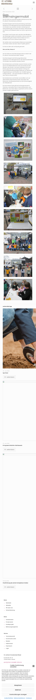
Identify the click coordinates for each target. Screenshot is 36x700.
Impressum (29, 698)
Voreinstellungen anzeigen (18, 694)
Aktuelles (8, 605)
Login (7, 648)
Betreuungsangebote (12, 627)
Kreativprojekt (10, 624)
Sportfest (5, 373)
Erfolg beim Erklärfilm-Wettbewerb (12, 445)
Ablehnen (18, 690)
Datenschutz (9, 643)
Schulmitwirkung (10, 610)
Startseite (8, 603)
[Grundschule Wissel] (7, 2)
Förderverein (9, 622)
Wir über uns (9, 608)
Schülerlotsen (9, 619)
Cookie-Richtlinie (8, 698)
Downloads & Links (11, 638)
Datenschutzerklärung (19, 698)
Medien (8, 641)
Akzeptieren (18, 685)
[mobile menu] (33, 2)
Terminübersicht (10, 636)
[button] (33, 666)
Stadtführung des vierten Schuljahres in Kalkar (15, 583)
